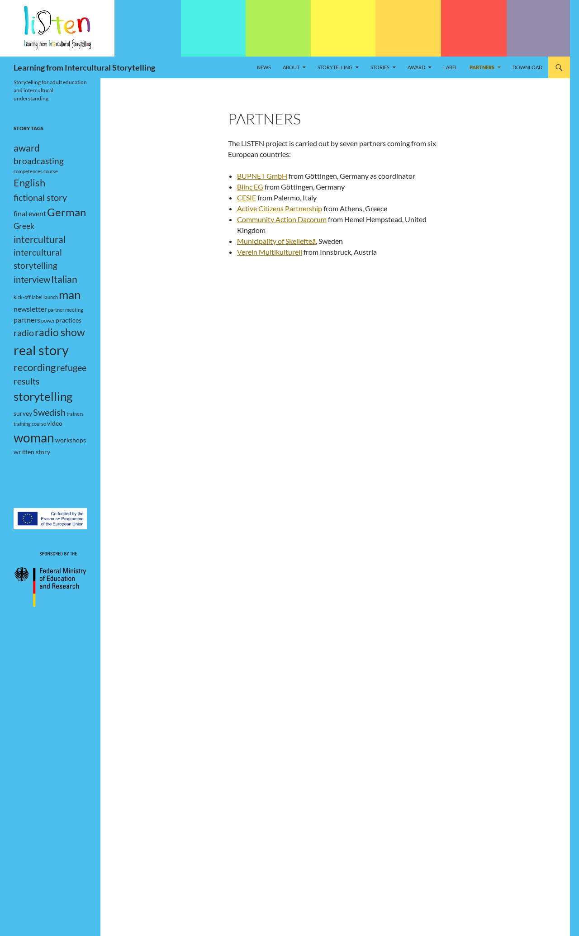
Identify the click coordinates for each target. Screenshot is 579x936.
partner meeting (65, 310)
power (48, 320)
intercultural (40, 239)
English (29, 183)
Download (527, 67)
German (66, 212)
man (70, 294)
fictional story (40, 197)
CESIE (246, 197)
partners (27, 319)
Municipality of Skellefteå (276, 241)
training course (30, 424)
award (27, 147)
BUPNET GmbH (262, 175)
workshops (70, 440)
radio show (60, 332)
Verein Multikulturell (269, 251)
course (50, 171)
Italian (64, 279)
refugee (71, 367)
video (54, 423)
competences (28, 171)
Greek (24, 226)
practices (68, 320)
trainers (75, 414)
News (264, 67)
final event (30, 213)
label (37, 297)
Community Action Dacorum (282, 219)
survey (23, 413)
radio (24, 332)
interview (32, 279)
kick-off (22, 297)
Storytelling (335, 67)
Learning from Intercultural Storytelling (84, 67)
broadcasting (39, 161)
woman (34, 437)
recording (35, 367)
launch (50, 297)
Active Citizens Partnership (279, 208)
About (291, 67)
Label (450, 67)
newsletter (30, 308)
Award (416, 67)
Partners (482, 67)
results (26, 381)
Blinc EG (250, 186)
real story (41, 350)
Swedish (49, 412)
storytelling (43, 396)
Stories (379, 67)
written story (32, 452)
